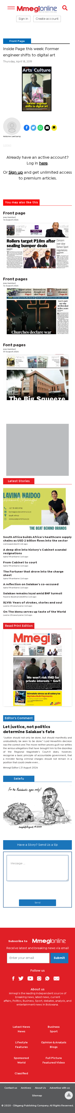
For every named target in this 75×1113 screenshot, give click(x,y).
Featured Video (53, 1062)
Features (21, 1047)
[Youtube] (32, 978)
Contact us (10, 1088)
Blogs (54, 1047)
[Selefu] (37, 809)
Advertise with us (60, 1088)
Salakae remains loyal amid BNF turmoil (32, 593)
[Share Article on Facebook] (26, 128)
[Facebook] (14, 978)
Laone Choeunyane (13, 606)
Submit (59, 958)
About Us (40, 1088)
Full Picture (54, 1058)
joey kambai (9, 217)
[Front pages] (37, 311)
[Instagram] (40, 978)
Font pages (14, 345)
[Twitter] (22, 978)
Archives (26, 1088)
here (43, 163)
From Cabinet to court (20, 562)
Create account (47, 19)
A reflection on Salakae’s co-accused (31, 584)
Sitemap (37, 1096)
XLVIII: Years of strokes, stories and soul (32, 602)
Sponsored (21, 1058)
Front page (14, 213)
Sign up (16, 172)
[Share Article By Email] (47, 128)
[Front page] (37, 245)
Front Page (17, 41)
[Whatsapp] (48, 978)
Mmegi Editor (11, 768)
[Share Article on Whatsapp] (40, 128)
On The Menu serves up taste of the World (34, 612)
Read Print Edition (19, 626)
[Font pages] (37, 377)
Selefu (19, 779)
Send (37, 903)
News (21, 1031)
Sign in (23, 19)
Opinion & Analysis (53, 1042)
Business (54, 1027)
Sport (54, 1031)
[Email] (58, 978)
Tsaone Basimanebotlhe (15, 597)
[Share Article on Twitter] (33, 128)
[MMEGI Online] (37, 9)
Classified (21, 1073)
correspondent (11, 544)
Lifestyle (21, 1042)
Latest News (21, 1027)
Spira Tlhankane (11, 557)
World (21, 1062)
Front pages (15, 279)
